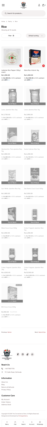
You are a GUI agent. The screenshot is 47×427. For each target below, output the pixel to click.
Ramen (10, 332)
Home (3, 21)
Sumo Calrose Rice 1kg (32, 149)
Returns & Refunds (7, 387)
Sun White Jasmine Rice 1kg (10, 188)
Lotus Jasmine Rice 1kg (32, 110)
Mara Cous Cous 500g (9, 228)
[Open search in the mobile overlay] (23, 13)
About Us (4, 382)
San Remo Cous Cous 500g (33, 188)
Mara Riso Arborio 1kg (31, 70)
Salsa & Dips (42, 332)
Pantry (10, 21)
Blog (2, 384)
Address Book (6, 404)
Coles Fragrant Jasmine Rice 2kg (11, 268)
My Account (5, 399)
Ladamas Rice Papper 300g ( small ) (11, 71)
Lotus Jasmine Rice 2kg (9, 110)
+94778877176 (9, 368)
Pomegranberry (22, 416)
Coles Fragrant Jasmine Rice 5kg (34, 268)
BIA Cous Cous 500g (8, 307)
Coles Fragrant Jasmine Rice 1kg (34, 229)
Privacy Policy (6, 389)
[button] (20, 66)
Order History (6, 402)
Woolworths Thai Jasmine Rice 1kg (11, 150)
